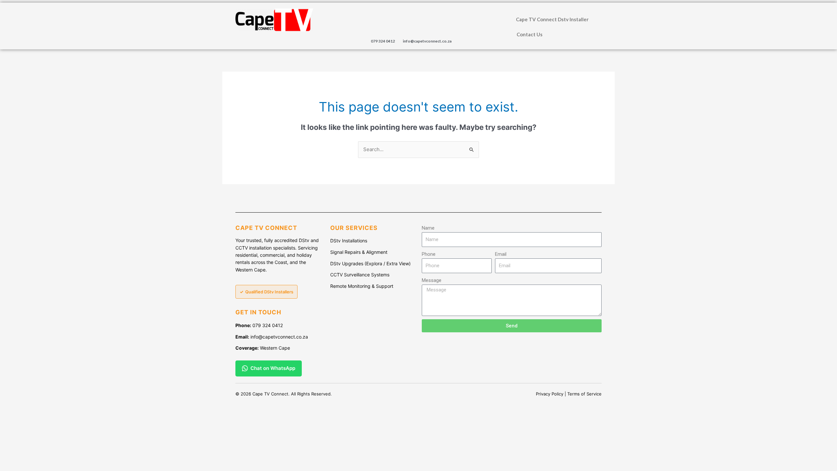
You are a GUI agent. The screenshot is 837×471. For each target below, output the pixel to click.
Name (428, 228)
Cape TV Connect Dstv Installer (552, 19)
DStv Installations (348, 240)
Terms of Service (584, 393)
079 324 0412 (383, 41)
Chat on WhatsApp (272, 368)
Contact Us (529, 34)
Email (500, 254)
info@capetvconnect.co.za (427, 41)
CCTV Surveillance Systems (359, 274)
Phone (429, 254)
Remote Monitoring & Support (361, 286)
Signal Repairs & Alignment (358, 252)
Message (431, 280)
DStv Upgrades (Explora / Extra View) (370, 263)
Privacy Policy (549, 393)
